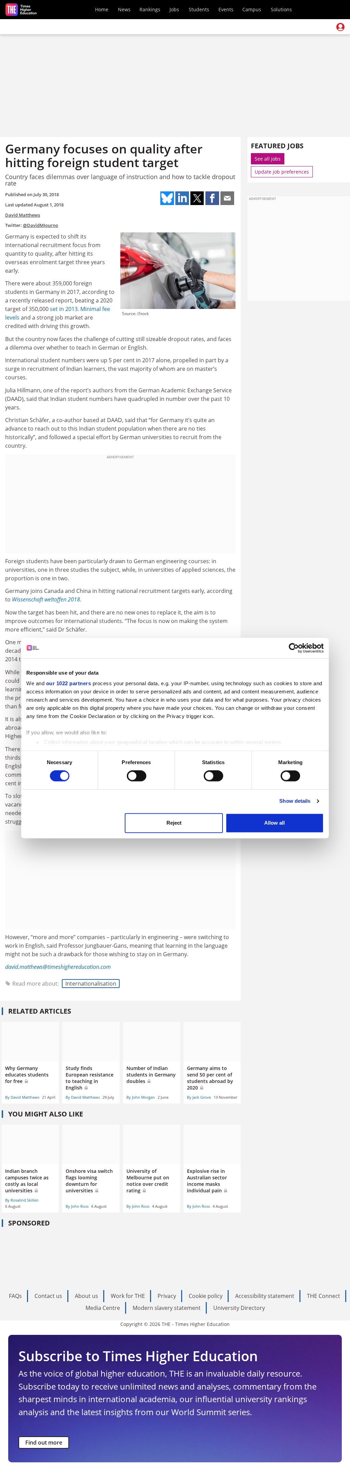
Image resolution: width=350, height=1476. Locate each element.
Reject (173, 823)
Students (199, 9)
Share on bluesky (167, 198)
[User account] (340, 27)
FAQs (15, 1296)
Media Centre (102, 1308)
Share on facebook (212, 198)
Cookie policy (206, 1296)
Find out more (43, 1442)
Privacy (167, 1296)
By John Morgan (140, 1097)
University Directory (239, 1308)
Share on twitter (197, 198)
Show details (294, 801)
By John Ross (77, 1206)
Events (225, 9)
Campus (251, 9)
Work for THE (128, 1296)
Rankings (149, 9)
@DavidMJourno (40, 225)
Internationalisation (90, 983)
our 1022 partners (68, 683)
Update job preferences (282, 171)
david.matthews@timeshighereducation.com (58, 967)
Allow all (274, 823)
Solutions (281, 9)
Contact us (48, 1296)
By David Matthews (22, 1097)
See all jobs (268, 158)
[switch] (136, 776)
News (124, 9)
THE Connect (323, 1296)
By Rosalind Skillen (22, 1200)
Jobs (174, 9)
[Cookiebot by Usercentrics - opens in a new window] (294, 648)
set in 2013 (64, 309)
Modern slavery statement (167, 1308)
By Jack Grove (199, 1097)
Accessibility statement (264, 1296)
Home (101, 9)
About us (86, 1296)
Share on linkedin (182, 198)
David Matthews (22, 215)
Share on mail (227, 198)
